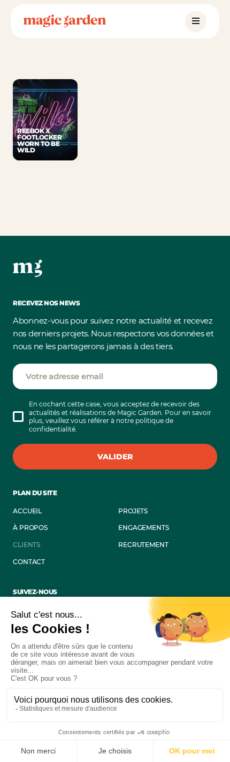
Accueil (27, 511)
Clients (26, 545)
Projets (133, 511)
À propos (30, 528)
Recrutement (143, 545)
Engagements (143, 528)
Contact (29, 562)
